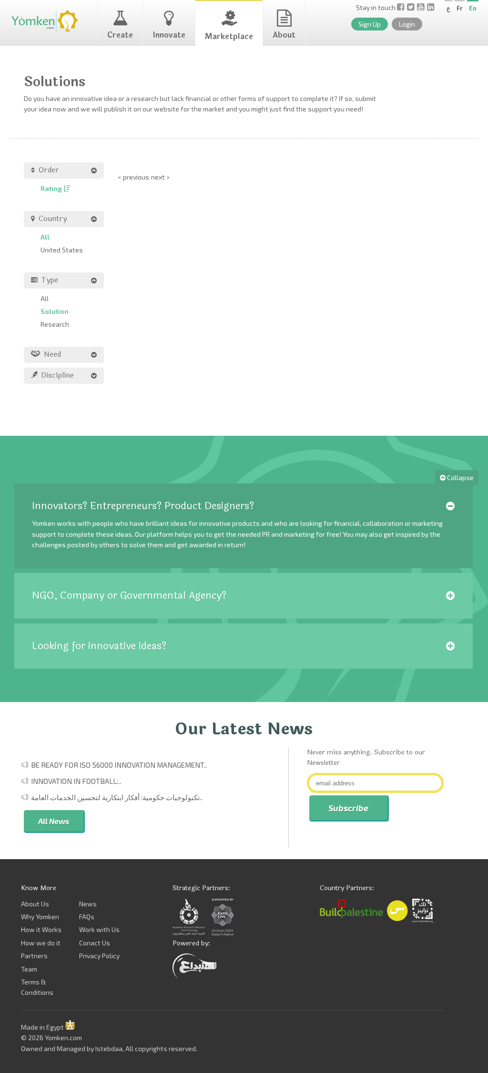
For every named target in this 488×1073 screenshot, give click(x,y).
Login (407, 24)
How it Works (41, 929)
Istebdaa (108, 1048)
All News (53, 820)
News (88, 904)
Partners (34, 956)
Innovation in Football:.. (76, 781)
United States (62, 250)
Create (120, 35)
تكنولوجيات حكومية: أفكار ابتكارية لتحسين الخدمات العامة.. (117, 797)
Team (29, 969)
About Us (35, 904)
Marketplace (229, 36)
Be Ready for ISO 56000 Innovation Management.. (119, 765)
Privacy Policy (99, 956)
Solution (55, 311)
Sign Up (369, 24)
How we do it (41, 943)
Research (55, 324)
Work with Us (99, 929)
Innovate (168, 35)
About (284, 35)
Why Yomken (40, 917)
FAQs (86, 917)
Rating (52, 188)
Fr (460, 8)
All (45, 237)
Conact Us (94, 943)
